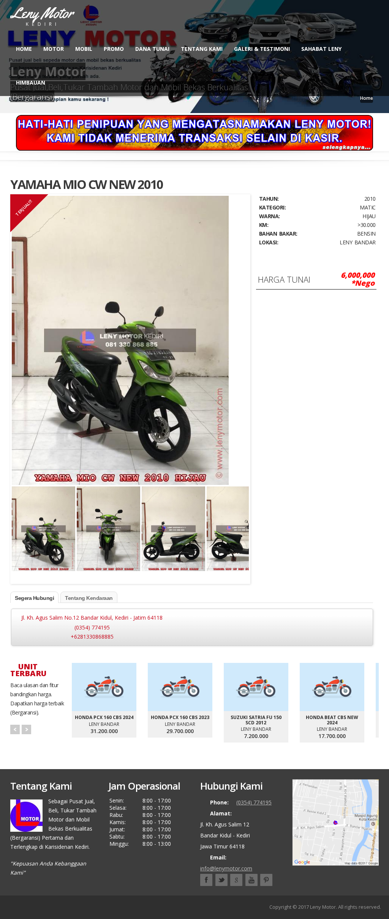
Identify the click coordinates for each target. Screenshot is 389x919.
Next (241, 522)
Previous (19, 522)
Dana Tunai (152, 48)
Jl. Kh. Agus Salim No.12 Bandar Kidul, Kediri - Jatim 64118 (92, 617)
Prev (15, 729)
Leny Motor (323, 906)
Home (24, 48)
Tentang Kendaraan (89, 598)
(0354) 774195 (92, 627)
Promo (114, 48)
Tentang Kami (202, 48)
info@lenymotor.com (226, 868)
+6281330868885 (92, 636)
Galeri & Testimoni (262, 48)
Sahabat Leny (321, 48)
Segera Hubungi (34, 598)
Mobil (83, 48)
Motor (53, 48)
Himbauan (30, 82)
